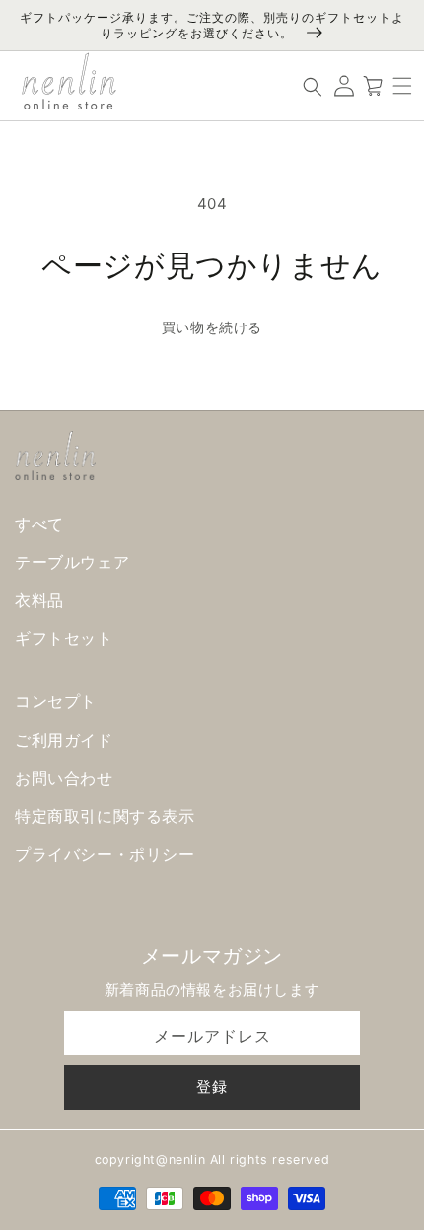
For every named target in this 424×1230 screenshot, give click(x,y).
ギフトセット (64, 638)
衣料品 (39, 600)
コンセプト (56, 701)
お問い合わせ (64, 778)
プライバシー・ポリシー (105, 854)
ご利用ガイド (64, 740)
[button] (402, 86)
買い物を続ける (212, 327)
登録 (212, 1086)
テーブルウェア (72, 562)
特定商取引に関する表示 (105, 816)
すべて (39, 524)
